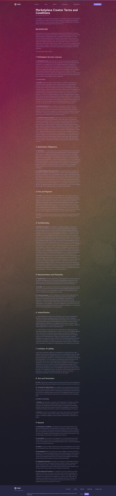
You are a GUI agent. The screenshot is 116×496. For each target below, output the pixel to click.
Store (46, 4)
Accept (86, 494)
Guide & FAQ (98, 489)
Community (65, 4)
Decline (81, 494)
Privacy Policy (29, 494)
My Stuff (68, 489)
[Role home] (17, 4)
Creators (37, 4)
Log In (97, 4)
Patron (54, 4)
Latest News (76, 4)
